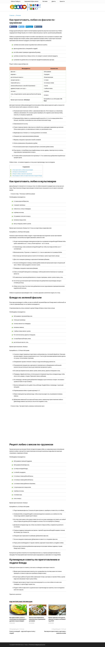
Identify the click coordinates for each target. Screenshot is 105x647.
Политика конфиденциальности (37, 644)
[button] (13, 27)
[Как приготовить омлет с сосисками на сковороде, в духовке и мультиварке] (18, 615)
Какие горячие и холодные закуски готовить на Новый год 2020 (56, 619)
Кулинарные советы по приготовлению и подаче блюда (27, 175)
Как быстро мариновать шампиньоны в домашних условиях (37, 619)
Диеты (54, 1)
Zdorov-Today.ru (15, 1)
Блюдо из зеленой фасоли (19, 171)
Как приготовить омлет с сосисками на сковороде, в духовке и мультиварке (17, 619)
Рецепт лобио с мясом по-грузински (22, 173)
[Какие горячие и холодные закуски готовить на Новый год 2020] (57, 615)
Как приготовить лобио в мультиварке (22, 169)
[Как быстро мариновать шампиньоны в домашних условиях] (38, 615)
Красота (62, 1)
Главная (11, 15)
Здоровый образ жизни (31, 1)
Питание (45, 1)
